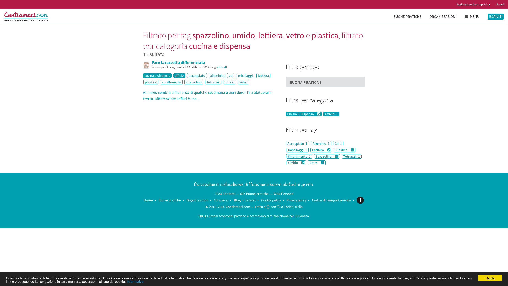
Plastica (341, 150)
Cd (338, 143)
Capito (490, 277)
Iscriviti (496, 16)
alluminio (217, 75)
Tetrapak (351, 156)
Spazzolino (324, 156)
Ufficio (331, 114)
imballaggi (245, 75)
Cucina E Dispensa (301, 114)
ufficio (179, 75)
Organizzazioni (442, 16)
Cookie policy (271, 200)
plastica (151, 82)
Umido (293, 162)
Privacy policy (296, 200)
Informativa (135, 281)
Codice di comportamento (331, 200)
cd (230, 75)
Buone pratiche (407, 16)
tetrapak (213, 82)
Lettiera (318, 150)
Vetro (314, 162)
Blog (237, 200)
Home (148, 200)
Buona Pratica (306, 82)
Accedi (500, 4)
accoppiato (197, 75)
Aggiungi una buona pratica (473, 4)
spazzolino (194, 82)
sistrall (222, 67)
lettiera (263, 75)
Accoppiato (297, 143)
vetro (243, 82)
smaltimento (171, 82)
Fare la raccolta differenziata (178, 62)
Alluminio (321, 143)
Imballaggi (297, 150)
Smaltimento (299, 156)
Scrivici (250, 200)
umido (229, 82)
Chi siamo (221, 200)
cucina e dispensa (157, 75)
